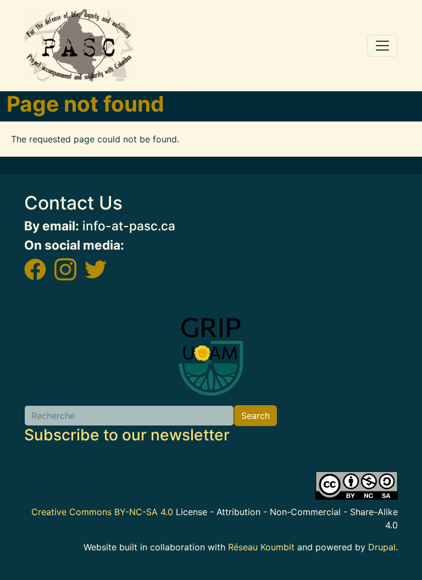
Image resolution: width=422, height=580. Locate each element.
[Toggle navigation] (382, 46)
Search (255, 415)
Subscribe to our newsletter (127, 435)
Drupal (382, 547)
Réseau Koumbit (261, 547)
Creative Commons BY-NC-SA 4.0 (102, 511)
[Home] (79, 45)
